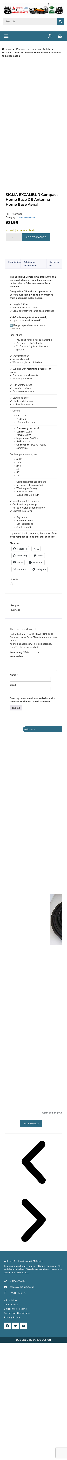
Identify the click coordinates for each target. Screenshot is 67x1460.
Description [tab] (14, 262)
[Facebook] (7, 1326)
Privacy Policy (12, 1317)
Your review (17, 656)
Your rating (17, 652)
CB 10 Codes (11, 1304)
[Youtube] (23, 1326)
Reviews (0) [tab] (54, 264)
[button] (6, 36)
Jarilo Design (42, 1340)
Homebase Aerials (40, 49)
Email (13, 684)
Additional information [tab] (30, 264)
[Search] (60, 21)
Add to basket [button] (31, 1123)
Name (14, 674)
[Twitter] (15, 1326)
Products (20, 49)
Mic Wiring (10, 1300)
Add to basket (36, 237)
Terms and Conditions (17, 1313)
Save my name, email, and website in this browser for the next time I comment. (32, 699)
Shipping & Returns (15, 1308)
